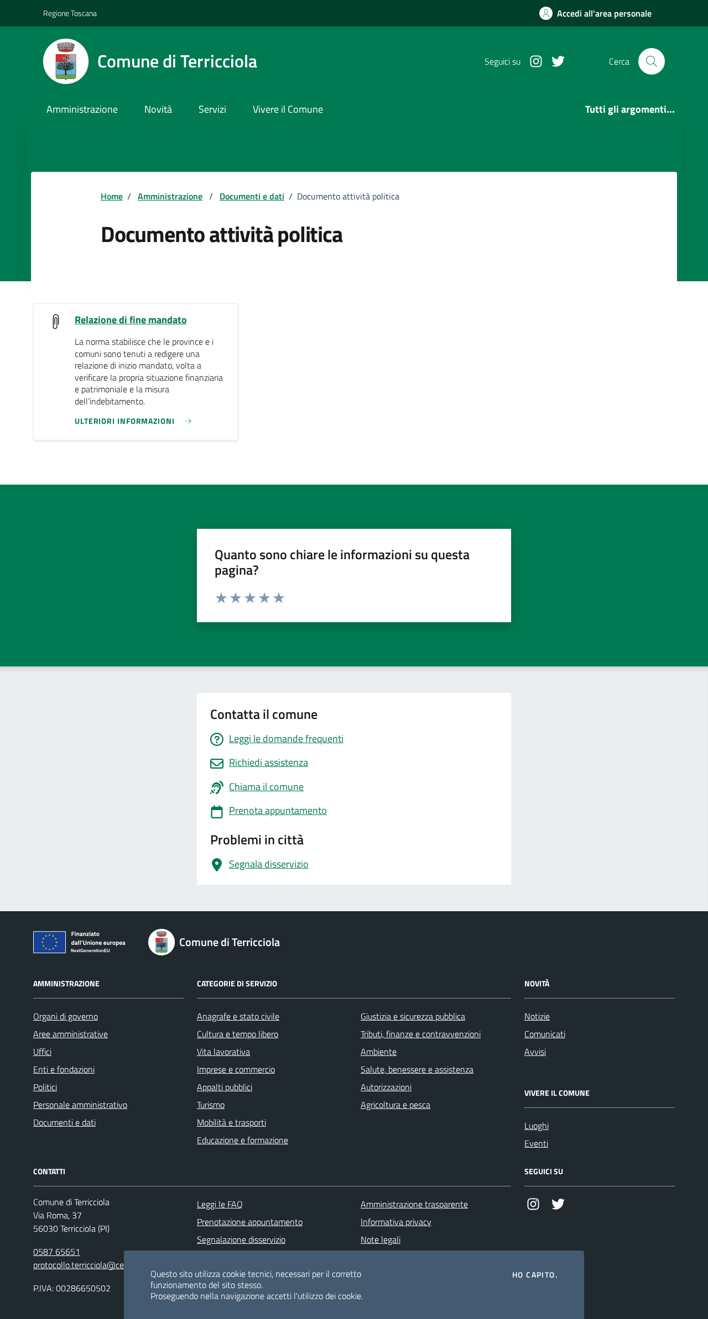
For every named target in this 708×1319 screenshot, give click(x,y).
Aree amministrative (70, 1034)
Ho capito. (535, 1275)
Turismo (211, 1104)
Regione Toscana (70, 13)
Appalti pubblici (224, 1087)
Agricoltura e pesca (395, 1104)
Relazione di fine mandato (131, 320)
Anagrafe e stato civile (238, 1016)
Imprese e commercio (236, 1069)
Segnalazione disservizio (241, 1239)
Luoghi (536, 1125)
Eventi (536, 1143)
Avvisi (535, 1051)
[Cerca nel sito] (651, 61)
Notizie (537, 1016)
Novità (158, 109)
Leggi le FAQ (220, 1204)
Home (112, 196)
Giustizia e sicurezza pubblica (413, 1016)
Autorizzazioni (386, 1087)
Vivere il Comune (288, 109)
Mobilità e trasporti (231, 1122)
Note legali (380, 1239)
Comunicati (544, 1034)
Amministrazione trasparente (414, 1204)
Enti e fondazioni (64, 1069)
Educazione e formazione (242, 1140)
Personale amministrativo (80, 1104)
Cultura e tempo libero (237, 1034)
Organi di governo (65, 1016)
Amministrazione (82, 109)
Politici (45, 1087)
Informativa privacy (396, 1221)
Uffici (42, 1051)
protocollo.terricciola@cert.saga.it (94, 1264)
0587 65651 (56, 1251)
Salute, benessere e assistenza (417, 1069)
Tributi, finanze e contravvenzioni (421, 1034)
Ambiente (379, 1051)
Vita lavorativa (223, 1051)
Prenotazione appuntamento (250, 1221)
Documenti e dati (252, 196)
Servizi (212, 109)
